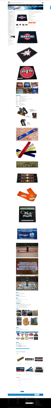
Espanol (19, 397)
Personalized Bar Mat (11, 16)
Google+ (40, 0)
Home (9, 10)
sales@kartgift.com (37, 402)
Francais (21, 397)
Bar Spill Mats (9, 23)
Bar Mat (13, 10)
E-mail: (19, 383)
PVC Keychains (9, 30)
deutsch (17, 397)
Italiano (23, 397)
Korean (30, 397)
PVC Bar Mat (15, 10)
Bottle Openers (9, 29)
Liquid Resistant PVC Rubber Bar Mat (21, 351)
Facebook (38, 0)
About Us (8, 400)
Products (11, 10)
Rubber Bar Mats (9, 22)
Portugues (26, 397)
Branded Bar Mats (10, 15)
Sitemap (8, 403)
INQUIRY (34, 22)
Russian (34, 397)
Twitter (39, 0)
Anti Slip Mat (18, 400)
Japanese (28, 397)
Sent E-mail (30, 22)
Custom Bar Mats (18, 403)
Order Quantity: (19, 380)
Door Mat (9, 28)
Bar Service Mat (10, 21)
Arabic (32, 397)
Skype (42, 0)
